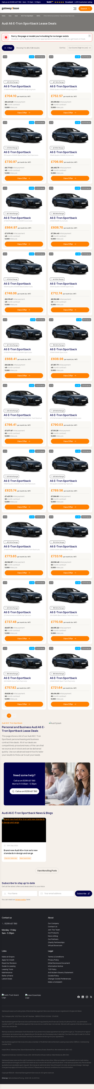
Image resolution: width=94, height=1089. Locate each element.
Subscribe (81, 893)
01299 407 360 (11, 924)
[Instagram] (87, 997)
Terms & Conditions (56, 957)
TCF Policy (52, 969)
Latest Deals (7, 979)
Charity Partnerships (56, 942)
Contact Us (52, 927)
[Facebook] (78, 997)
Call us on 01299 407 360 (11, 2)
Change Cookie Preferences (59, 979)
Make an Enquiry (8, 957)
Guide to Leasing (8, 966)
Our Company (53, 923)
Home (3, 16)
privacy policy (20, 899)
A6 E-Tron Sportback (27, 16)
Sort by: (62, 48)
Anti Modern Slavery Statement (60, 972)
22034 (38, 16)
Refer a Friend (7, 976)
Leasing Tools (7, 969)
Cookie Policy (53, 976)
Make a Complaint (55, 982)
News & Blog (53, 936)
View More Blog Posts (47, 870)
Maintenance (7, 972)
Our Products (53, 933)
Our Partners (53, 939)
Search (84, 8)
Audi (16, 16)
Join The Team (54, 930)
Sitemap (5, 1078)
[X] (91, 997)
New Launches (25, 858)
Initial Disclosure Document (59, 963)
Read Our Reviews (9, 963)
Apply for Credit (8, 960)
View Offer (22, 112)
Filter (10, 48)
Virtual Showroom (55, 945)
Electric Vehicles (11, 858)
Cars (10, 16)
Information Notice (55, 966)
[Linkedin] (83, 997)
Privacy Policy (53, 960)
